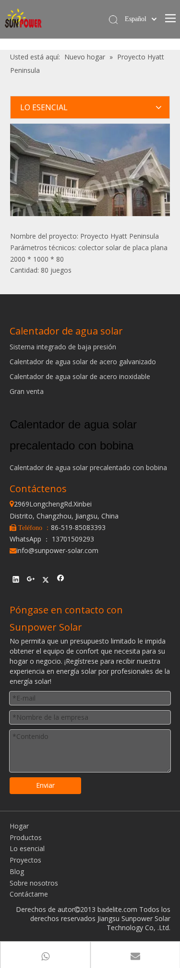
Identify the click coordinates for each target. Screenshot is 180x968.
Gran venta (27, 391)
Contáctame (29, 894)
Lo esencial (27, 848)
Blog (17, 871)
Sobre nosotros (34, 882)
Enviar (45, 785)
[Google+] (31, 580)
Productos (26, 837)
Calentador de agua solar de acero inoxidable (80, 376)
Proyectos (25, 859)
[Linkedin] (16, 580)
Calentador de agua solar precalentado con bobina (88, 467)
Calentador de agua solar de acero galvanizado (83, 361)
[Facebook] (61, 580)
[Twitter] (46, 580)
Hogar (19, 825)
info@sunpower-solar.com (54, 550)
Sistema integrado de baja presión (63, 346)
